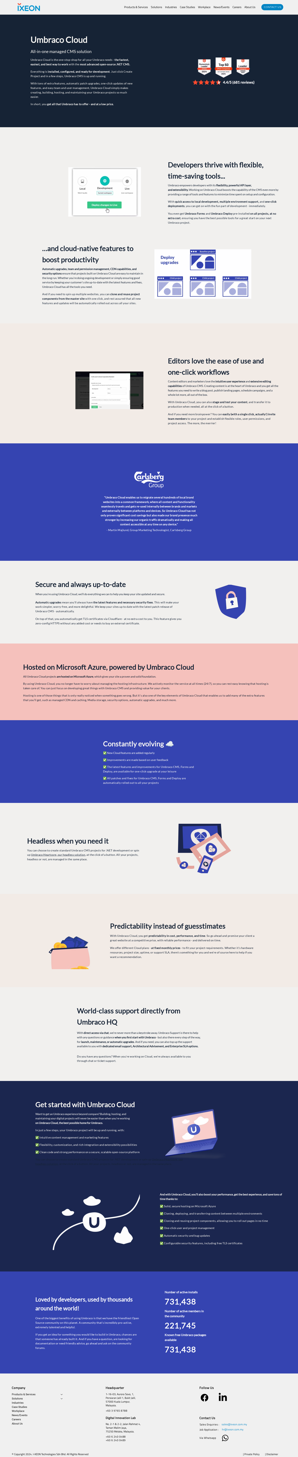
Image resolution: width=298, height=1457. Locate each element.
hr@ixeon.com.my (233, 1429)
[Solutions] (62, 1399)
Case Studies (19, 1406)
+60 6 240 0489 (116, 1440)
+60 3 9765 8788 (116, 1411)
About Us (17, 1423)
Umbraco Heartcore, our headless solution (58, 854)
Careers (16, 1419)
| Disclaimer (272, 1454)
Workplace (18, 1411)
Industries (18, 1402)
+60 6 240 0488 (116, 1437)
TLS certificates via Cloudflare (102, 618)
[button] (136, 7)
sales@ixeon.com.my (234, 1424)
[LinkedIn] (223, 1398)
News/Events (19, 1415)
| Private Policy (251, 1454)
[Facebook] (204, 1398)
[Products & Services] (62, 1394)
